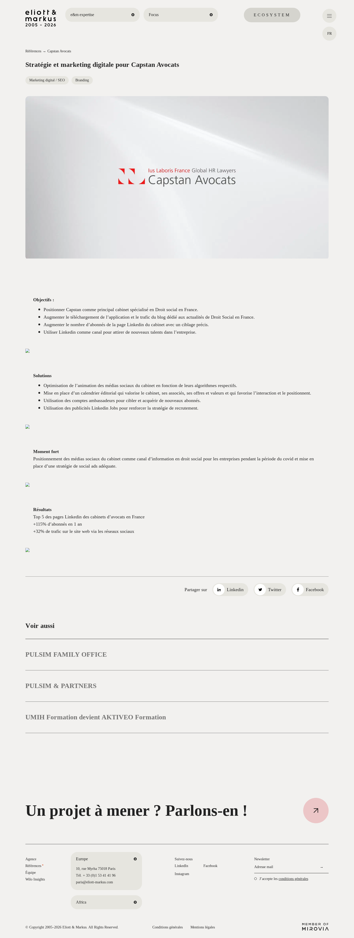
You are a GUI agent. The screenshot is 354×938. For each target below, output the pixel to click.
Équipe (30, 873)
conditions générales (293, 879)
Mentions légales (202, 927)
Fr (329, 33)
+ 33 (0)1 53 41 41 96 (99, 875)
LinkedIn (181, 866)
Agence (30, 859)
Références (33, 51)
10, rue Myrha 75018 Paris (95, 869)
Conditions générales (167, 927)
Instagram (182, 874)
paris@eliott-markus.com (94, 882)
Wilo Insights (35, 879)
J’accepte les (283, 879)
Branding (82, 80)
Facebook (210, 866)
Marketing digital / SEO (47, 80)
